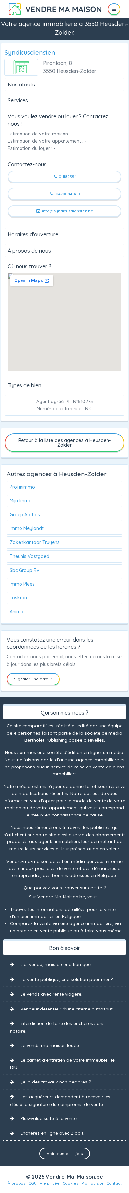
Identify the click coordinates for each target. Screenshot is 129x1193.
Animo (16, 612)
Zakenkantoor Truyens (35, 542)
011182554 (67, 176)
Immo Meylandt (27, 528)
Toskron (18, 598)
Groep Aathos (25, 515)
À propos (16, 1183)
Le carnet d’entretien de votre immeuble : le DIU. (62, 1063)
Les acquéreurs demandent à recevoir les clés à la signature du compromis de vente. (60, 1100)
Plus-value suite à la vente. (49, 1118)
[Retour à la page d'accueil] (55, 8)
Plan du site (92, 1183)
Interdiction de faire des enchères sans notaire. (57, 1027)
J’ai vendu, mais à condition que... (57, 964)
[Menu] (114, 9)
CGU (32, 1183)
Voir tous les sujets (65, 1153)
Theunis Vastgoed (29, 556)
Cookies (70, 1183)
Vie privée (50, 1183)
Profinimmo (22, 487)
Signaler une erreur (33, 678)
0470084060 (67, 193)
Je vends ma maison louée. (50, 1045)
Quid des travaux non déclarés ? (56, 1081)
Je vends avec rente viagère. (51, 994)
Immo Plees (22, 584)
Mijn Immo (21, 501)
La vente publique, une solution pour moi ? (67, 979)
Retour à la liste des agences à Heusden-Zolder (64, 442)
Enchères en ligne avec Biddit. (52, 1133)
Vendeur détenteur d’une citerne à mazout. (67, 1008)
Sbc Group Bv (24, 570)
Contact (114, 1183)
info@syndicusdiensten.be (67, 210)
